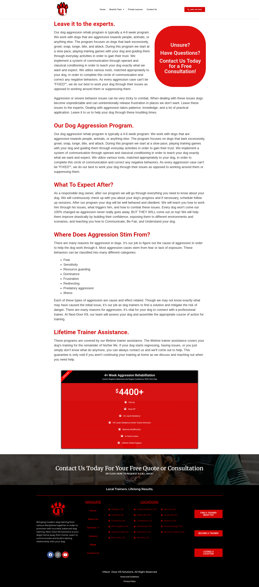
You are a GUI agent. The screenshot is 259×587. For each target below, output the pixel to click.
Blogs (93, 544)
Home (102, 9)
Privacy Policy (130, 581)
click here (129, 446)
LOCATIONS (149, 502)
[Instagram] (57, 554)
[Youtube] (65, 554)
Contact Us (152, 9)
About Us (93, 519)
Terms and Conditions (129, 577)
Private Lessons (135, 9)
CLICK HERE (116, 474)
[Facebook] (50, 554)
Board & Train (115, 9)
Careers (93, 536)
